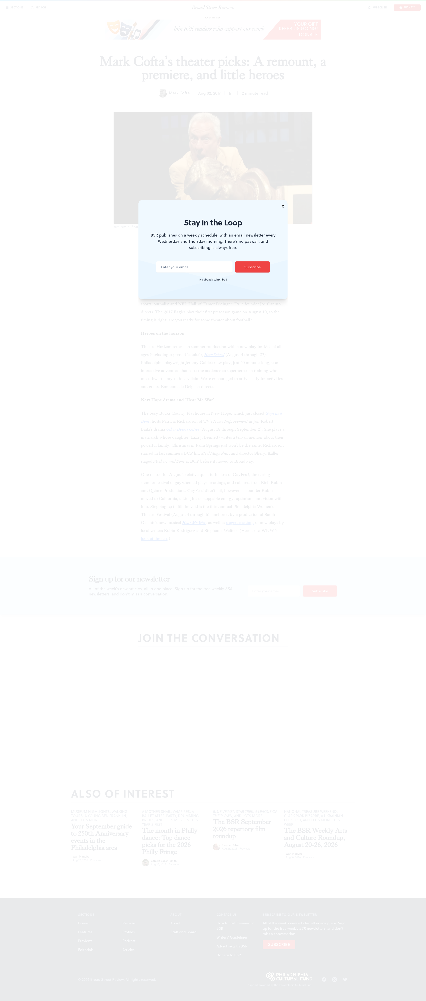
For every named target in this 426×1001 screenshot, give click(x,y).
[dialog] (213, 500)
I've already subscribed (213, 279)
